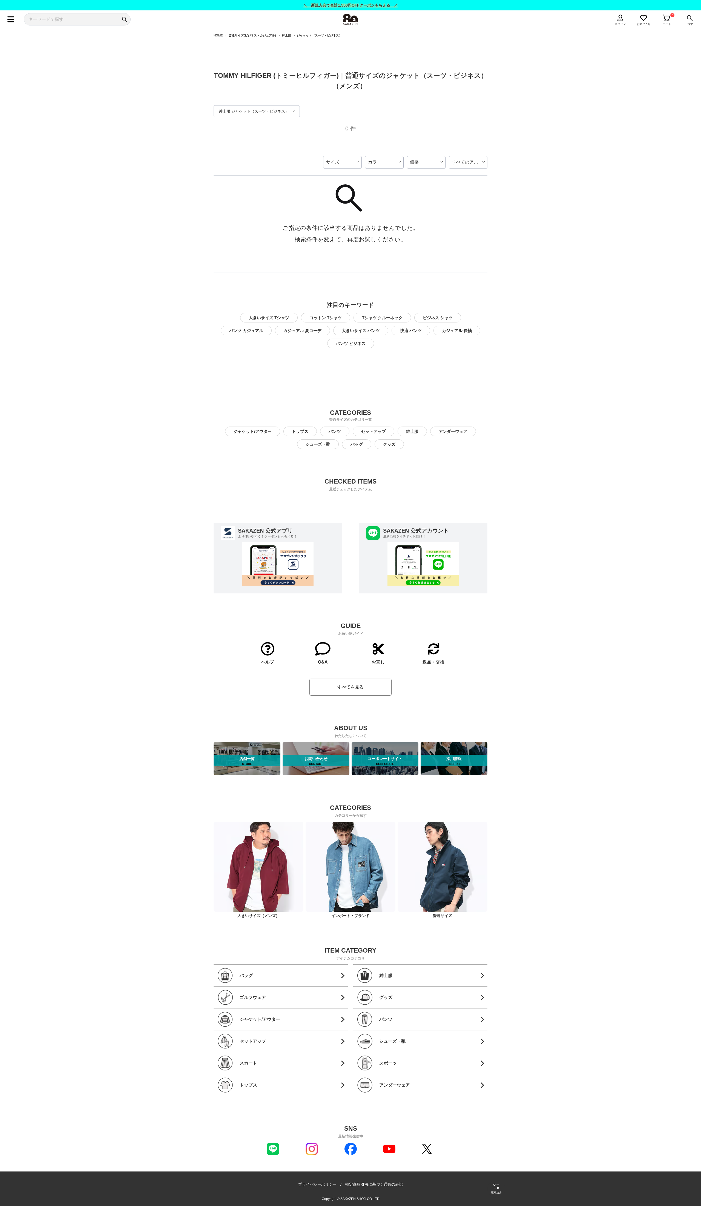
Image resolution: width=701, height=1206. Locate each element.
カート (667, 23)
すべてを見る (350, 687)
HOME (218, 35)
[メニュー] (10, 19)
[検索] (124, 19)
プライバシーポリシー (317, 1184)
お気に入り (644, 23)
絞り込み (496, 1192)
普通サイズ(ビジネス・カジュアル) (252, 35)
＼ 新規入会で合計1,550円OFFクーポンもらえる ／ (350, 5)
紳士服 (286, 35)
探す (690, 23)
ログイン (620, 23)
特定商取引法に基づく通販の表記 (374, 1184)
